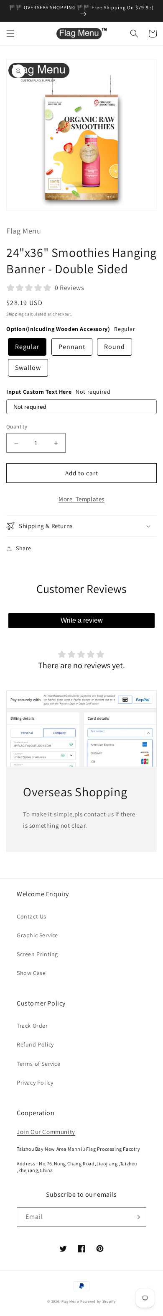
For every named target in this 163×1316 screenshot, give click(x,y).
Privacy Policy (35, 1082)
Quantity (16, 426)
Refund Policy (35, 1044)
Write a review (82, 620)
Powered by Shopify (98, 1301)
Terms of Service (39, 1063)
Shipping (15, 314)
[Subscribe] (136, 1217)
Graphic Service (37, 935)
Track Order (32, 1025)
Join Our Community (46, 1132)
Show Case (31, 973)
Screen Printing (37, 954)
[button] (10, 33)
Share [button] (23, 548)
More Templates (81, 499)
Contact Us (31, 916)
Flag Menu (70, 1301)
